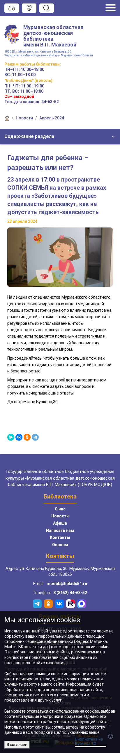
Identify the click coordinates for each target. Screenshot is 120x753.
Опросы (60, 544)
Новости (24, 118)
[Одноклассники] (27, 437)
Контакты (60, 537)
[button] (60, 136)
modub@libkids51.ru (67, 583)
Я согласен (17, 744)
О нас (60, 509)
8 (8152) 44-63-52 (70, 592)
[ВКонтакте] (18, 437)
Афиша (60, 523)
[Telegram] (35, 437)
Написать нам (60, 530)
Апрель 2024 (51, 118)
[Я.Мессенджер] (10, 437)
